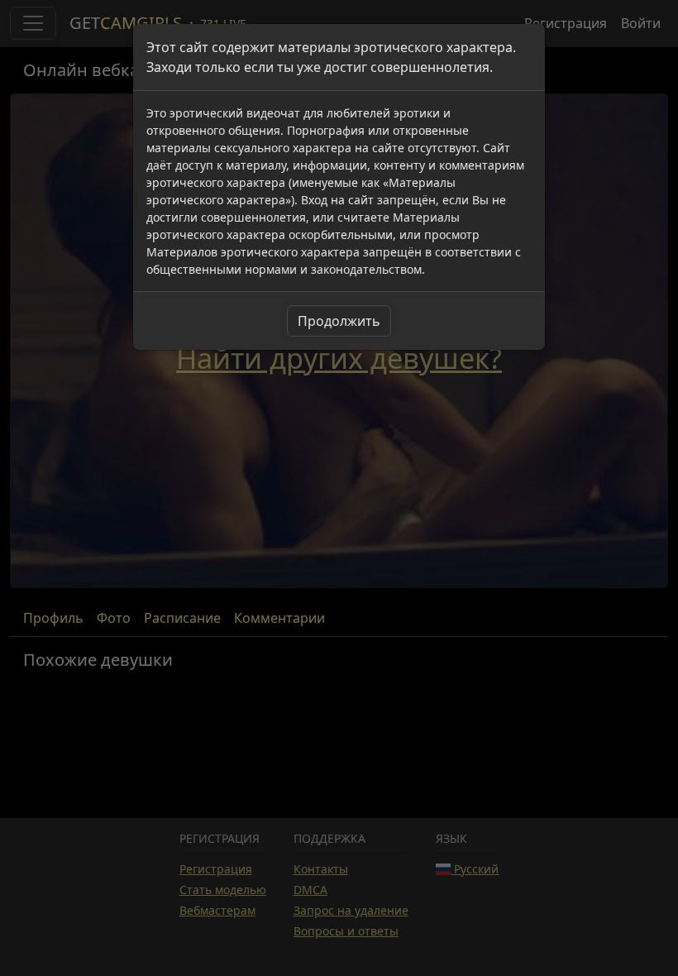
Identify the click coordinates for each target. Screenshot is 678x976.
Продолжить (339, 321)
